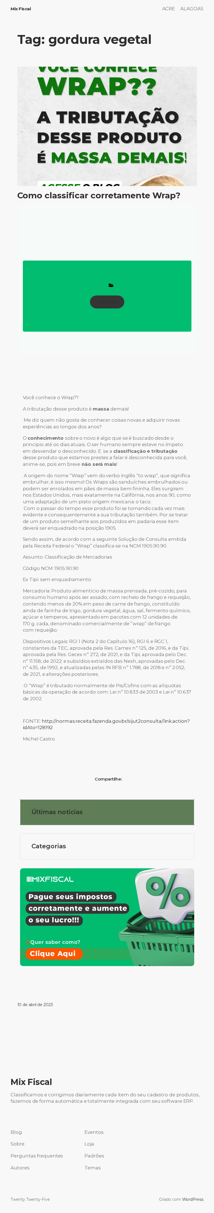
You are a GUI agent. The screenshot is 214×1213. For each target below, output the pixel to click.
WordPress (192, 1199)
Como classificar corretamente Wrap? (99, 195)
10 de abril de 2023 (35, 1004)
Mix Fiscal (21, 8)
